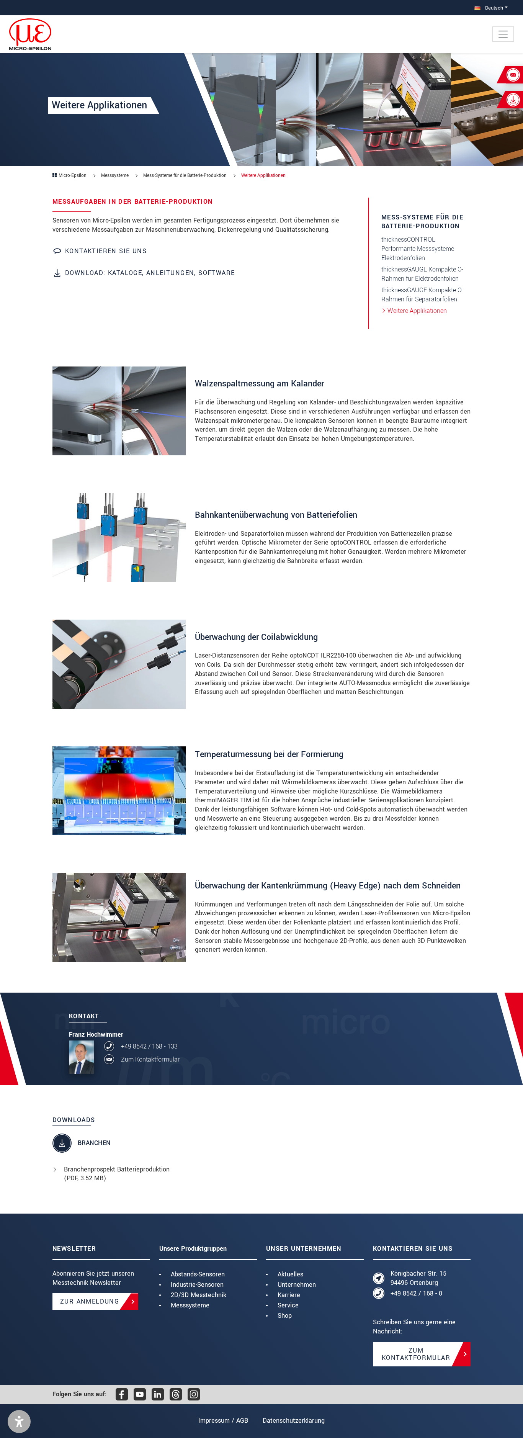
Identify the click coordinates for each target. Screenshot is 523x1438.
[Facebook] (122, 1394)
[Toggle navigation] (503, 34)
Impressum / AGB (223, 1420)
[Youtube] (140, 1394)
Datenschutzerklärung (294, 1420)
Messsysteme (190, 1305)
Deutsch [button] (493, 7)
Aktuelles (290, 1274)
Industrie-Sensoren (197, 1285)
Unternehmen (297, 1285)
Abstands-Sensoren (198, 1274)
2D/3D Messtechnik (198, 1295)
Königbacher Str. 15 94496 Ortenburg (418, 1278)
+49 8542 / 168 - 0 (416, 1293)
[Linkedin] (158, 1394)
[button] (19, 1421)
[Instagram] (194, 1394)
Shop (285, 1316)
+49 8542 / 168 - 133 (149, 1046)
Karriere (289, 1295)
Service (288, 1305)
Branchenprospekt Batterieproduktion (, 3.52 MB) (117, 1174)
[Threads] (176, 1394)
